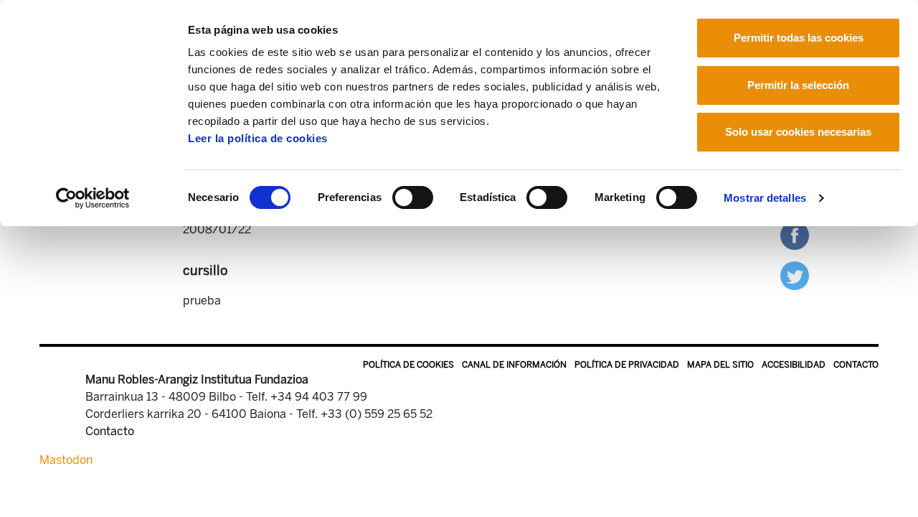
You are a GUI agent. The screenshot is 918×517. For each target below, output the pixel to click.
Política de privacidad (626, 365)
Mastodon (66, 460)
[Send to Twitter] (794, 274)
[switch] (412, 197)
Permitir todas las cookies (798, 38)
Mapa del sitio (720, 365)
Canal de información (514, 365)
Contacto (856, 365)
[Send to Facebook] (794, 234)
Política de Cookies (408, 365)
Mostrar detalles (765, 198)
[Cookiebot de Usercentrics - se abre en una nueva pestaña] (93, 198)
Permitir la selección (798, 85)
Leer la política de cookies (258, 138)
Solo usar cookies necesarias (798, 132)
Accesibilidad (793, 365)
